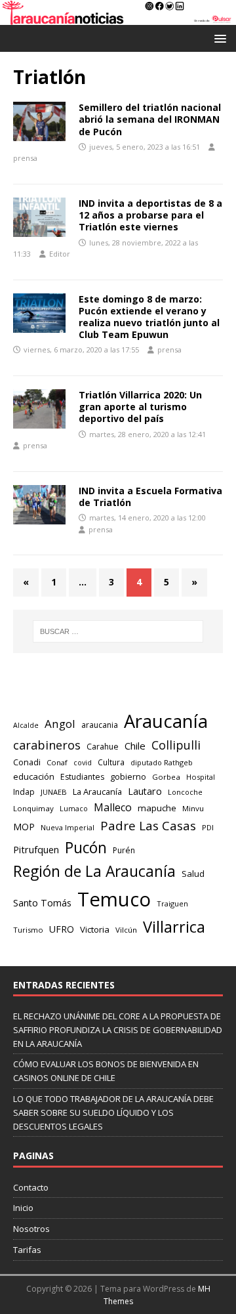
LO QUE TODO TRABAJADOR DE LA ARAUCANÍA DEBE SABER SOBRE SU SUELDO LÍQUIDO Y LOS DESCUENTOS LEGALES (113, 1112)
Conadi (27, 762)
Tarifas (27, 1250)
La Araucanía (97, 791)
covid (82, 762)
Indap (24, 791)
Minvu (193, 808)
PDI (208, 827)
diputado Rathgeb (161, 762)
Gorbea (166, 777)
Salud (193, 874)
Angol (60, 723)
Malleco (113, 807)
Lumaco (74, 808)
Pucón (86, 847)
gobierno (128, 776)
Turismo (28, 930)
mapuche (157, 808)
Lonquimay (33, 808)
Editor (59, 254)
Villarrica (174, 926)
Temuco (114, 899)
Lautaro (145, 791)
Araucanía (166, 721)
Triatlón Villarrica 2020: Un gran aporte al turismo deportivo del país (140, 407)
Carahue (103, 746)
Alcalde (26, 725)
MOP (24, 826)
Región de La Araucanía (94, 871)
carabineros (47, 745)
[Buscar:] (118, 631)
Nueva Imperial (67, 827)
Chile (135, 745)
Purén (124, 850)
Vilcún (126, 930)
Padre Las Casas (148, 825)
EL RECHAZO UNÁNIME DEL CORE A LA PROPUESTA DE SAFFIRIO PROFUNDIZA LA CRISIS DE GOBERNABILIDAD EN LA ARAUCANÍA (117, 1029)
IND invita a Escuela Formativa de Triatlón (150, 496)
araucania (99, 725)
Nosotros (31, 1229)
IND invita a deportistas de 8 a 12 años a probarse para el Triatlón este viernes (150, 215)
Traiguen (172, 903)
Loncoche (185, 792)
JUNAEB (54, 792)
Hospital (200, 777)
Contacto (31, 1187)
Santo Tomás (42, 903)
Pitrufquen (36, 849)
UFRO (61, 929)
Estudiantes (82, 776)
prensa (25, 158)
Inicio (23, 1208)
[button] (218, 37)
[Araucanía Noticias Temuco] (118, 17)
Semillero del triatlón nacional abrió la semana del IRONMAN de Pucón (150, 119)
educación (33, 776)
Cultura (111, 762)
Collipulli (176, 745)
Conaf (57, 762)
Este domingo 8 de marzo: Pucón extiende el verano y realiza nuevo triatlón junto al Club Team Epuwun (149, 317)
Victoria (94, 929)
